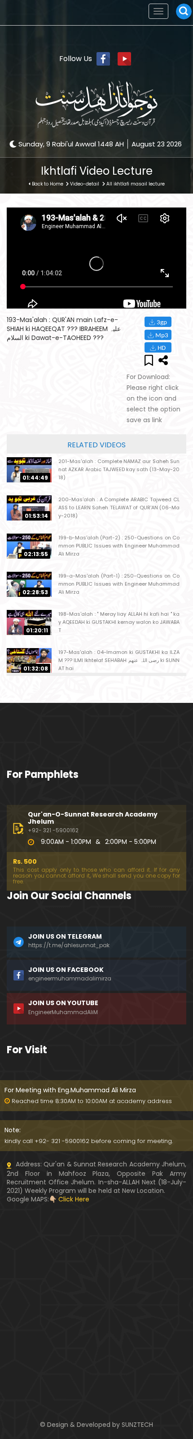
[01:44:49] (29, 469)
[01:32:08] (29, 660)
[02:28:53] (29, 583)
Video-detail (84, 184)
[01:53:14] (29, 507)
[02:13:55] (29, 545)
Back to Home (48, 184)
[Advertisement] (96, 1260)
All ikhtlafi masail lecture (135, 184)
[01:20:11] (29, 622)
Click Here (73, 1199)
